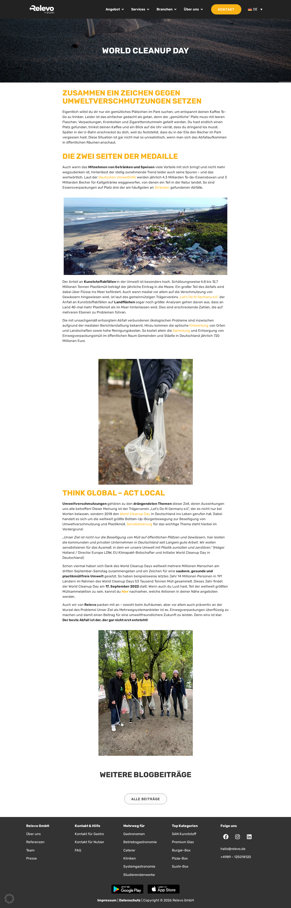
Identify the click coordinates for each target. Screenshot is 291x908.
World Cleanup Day (135, 514)
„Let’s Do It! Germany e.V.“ (199, 297)
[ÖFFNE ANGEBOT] (122, 9)
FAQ (78, 850)
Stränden (162, 187)
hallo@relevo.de (232, 849)
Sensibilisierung (139, 524)
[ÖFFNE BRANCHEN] (175, 9)
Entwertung (199, 325)
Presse (31, 858)
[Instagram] (237, 836)
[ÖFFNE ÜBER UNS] (201, 9)
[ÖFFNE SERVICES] (148, 9)
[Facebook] (225, 836)
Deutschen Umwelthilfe (117, 177)
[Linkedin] (249, 836)
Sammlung (181, 331)
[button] (9, 898)
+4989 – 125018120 (235, 857)
